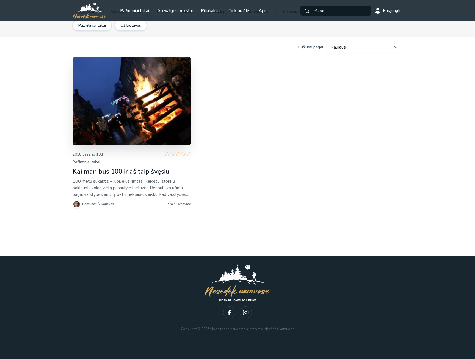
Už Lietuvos (131, 25)
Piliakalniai (210, 11)
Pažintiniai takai (134, 11)
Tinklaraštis (239, 11)
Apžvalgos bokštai (175, 11)
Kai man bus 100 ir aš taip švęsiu (121, 171)
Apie (263, 11)
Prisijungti (391, 10)
